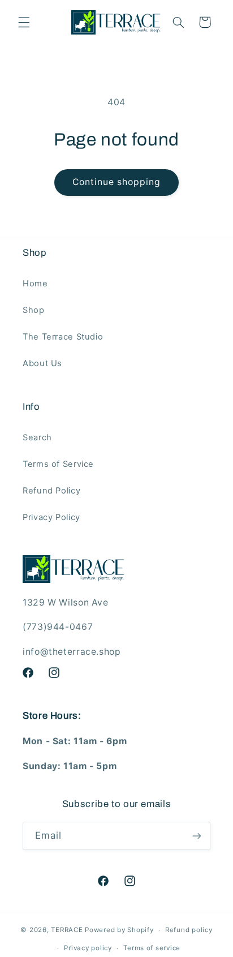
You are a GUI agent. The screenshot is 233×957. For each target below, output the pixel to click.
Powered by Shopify (119, 930)
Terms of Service (58, 464)
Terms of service (151, 948)
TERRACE (67, 930)
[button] (24, 22)
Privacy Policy (51, 517)
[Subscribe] (197, 835)
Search (37, 437)
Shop (34, 310)
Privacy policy (87, 948)
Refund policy (189, 930)
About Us (42, 363)
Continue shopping (116, 182)
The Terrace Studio (63, 337)
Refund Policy (51, 491)
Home (35, 283)
